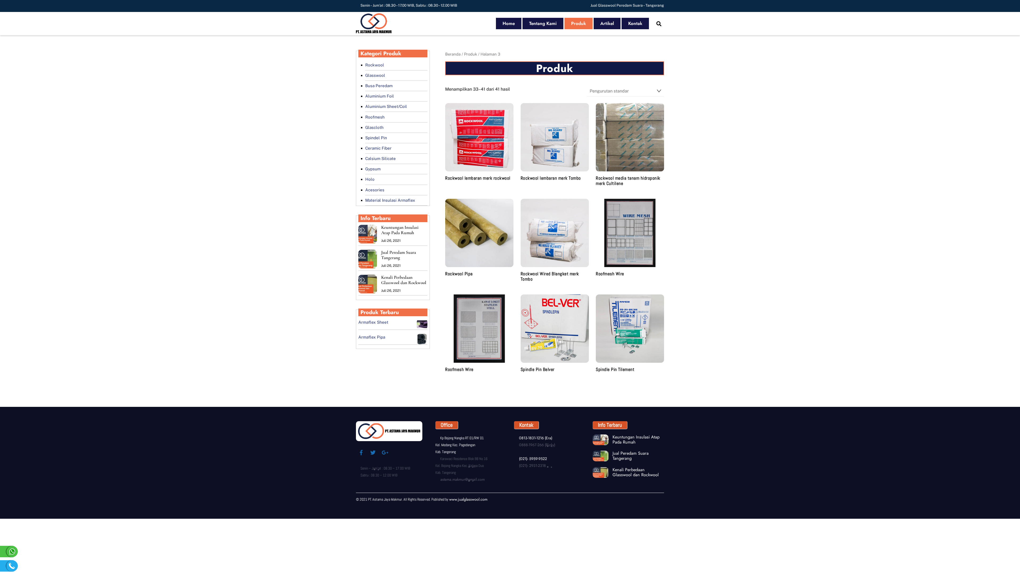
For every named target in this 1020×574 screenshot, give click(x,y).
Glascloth (374, 127)
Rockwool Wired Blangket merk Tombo (550, 276)
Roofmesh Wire (610, 274)
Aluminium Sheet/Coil (386, 106)
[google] (384, 452)
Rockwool (374, 65)
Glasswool (375, 75)
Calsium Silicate (380, 158)
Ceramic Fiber (378, 148)
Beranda (453, 54)
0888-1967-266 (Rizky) (536, 445)
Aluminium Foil (379, 96)
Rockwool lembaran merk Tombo (551, 178)
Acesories (374, 190)
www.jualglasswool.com (468, 499)
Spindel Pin (376, 138)
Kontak (635, 23)
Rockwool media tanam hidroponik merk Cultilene (628, 181)
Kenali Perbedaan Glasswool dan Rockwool (403, 280)
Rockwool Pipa (459, 274)
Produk (578, 23)
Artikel (607, 23)
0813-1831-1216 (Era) (535, 438)
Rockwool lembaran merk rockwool (478, 178)
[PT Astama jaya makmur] (374, 30)
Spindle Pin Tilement (615, 369)
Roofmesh (375, 117)
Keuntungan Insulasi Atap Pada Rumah (400, 230)
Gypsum (373, 169)
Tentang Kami (543, 23)
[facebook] (361, 452)
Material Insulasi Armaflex (390, 200)
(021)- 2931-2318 (532, 465)
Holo (370, 179)
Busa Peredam (379, 85)
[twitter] (373, 452)
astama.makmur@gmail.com (462, 479)
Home (509, 23)
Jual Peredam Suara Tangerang (398, 255)
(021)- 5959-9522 (532, 458)
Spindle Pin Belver (538, 369)
